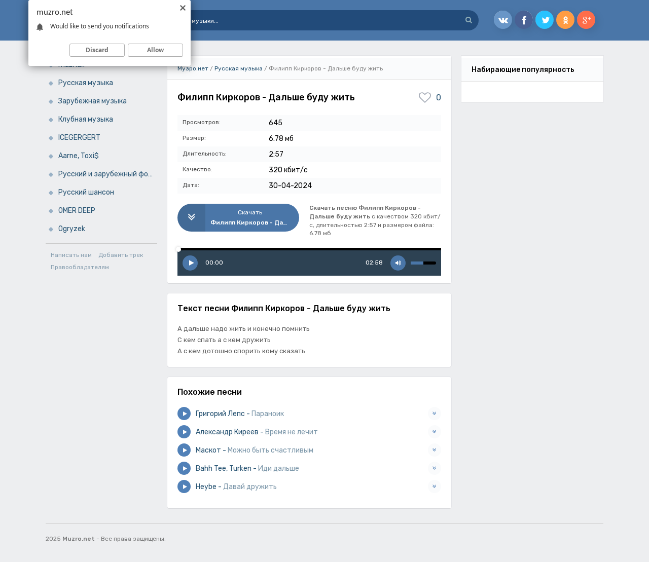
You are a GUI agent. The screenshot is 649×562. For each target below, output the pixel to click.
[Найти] (468, 20)
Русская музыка (85, 83)
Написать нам (71, 254)
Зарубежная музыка (92, 101)
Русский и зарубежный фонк (107, 174)
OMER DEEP (76, 210)
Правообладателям (80, 267)
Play (190, 263)
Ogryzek (71, 228)
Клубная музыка (85, 119)
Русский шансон (86, 192)
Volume (398, 263)
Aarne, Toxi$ (78, 156)
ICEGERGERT (79, 137)
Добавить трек (120, 254)
